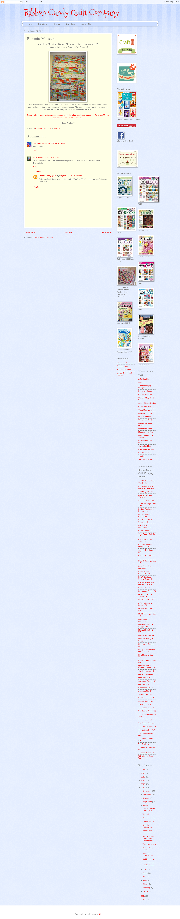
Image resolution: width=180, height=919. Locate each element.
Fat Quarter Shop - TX (147, 591)
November (147, 794)
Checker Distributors (125, 363)
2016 (143, 773)
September (147, 802)
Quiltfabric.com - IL (145, 678)
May (145, 877)
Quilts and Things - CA (147, 681)
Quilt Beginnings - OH (146, 671)
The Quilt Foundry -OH (147, 727)
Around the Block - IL (146, 500)
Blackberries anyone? (147, 832)
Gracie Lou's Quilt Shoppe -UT (145, 596)
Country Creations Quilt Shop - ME (145, 546)
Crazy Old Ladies (145, 413)
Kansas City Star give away (149, 810)
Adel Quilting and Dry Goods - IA (146, 482)
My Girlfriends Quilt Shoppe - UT (145, 640)
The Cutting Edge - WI (147, 711)
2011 (143, 896)
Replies (38, 171)
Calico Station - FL (145, 531)
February (147, 888)
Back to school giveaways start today (148, 838)
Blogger (102, 914)
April (145, 880)
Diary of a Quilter (144, 417)
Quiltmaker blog (144, 446)
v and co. (141, 456)
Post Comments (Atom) (44, 238)
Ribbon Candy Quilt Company (71, 12)
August (146, 805)
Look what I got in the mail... (148, 864)
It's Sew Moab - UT (145, 600)
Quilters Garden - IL (146, 674)
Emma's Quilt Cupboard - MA (144, 573)
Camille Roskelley (145, 394)
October (146, 798)
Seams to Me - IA (145, 691)
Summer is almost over (148, 855)
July (145, 869)
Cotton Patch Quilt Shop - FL (145, 540)
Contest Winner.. (149, 821)
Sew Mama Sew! (144, 453)
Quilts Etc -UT (143, 684)
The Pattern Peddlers (125, 369)
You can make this (145, 459)
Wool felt (146, 814)
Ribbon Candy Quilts (48, 176)
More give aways (149, 818)
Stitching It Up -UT (145, 704)
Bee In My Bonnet (145, 391)
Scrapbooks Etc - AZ (146, 688)
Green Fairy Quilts (145, 420)
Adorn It (141, 382)
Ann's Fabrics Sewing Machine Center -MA (146, 487)
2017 (143, 770)
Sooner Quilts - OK (145, 701)
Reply (35, 150)
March (146, 884)
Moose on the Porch (146, 432)
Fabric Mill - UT (144, 588)
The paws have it (149, 844)
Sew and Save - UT (145, 694)
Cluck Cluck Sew (144, 407)
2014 (143, 780)
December (147, 791)
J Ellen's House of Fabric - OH (145, 604)
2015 (143, 777)
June (145, 873)
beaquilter (37, 143)
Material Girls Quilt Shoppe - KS (145, 626)
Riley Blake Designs (146, 449)
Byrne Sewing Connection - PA (144, 526)
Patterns (56, 24)
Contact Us (85, 24)
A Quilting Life (143, 379)
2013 (143, 784)
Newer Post (30, 232)
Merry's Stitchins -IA (146, 635)
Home (30, 24)
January (146, 891)
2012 (143, 788)
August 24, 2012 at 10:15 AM (53, 143)
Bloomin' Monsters (147, 826)
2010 (143, 900)
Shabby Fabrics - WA (146, 698)
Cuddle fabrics (148, 859)
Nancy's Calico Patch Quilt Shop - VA (146, 651)
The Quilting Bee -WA (146, 730)
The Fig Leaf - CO (145, 720)
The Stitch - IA (143, 744)
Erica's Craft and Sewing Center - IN (145, 578)
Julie (35, 157)
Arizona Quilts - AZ (145, 492)
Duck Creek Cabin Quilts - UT (145, 567)
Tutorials (42, 24)
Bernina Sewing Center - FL (144, 515)
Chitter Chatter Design (147, 403)
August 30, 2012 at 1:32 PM (71, 176)
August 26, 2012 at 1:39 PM (48, 157)
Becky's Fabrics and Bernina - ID (146, 510)
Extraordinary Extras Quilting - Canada (146, 583)
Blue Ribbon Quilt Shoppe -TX (145, 521)
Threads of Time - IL (146, 753)
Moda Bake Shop (145, 429)
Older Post (106, 232)
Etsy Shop (70, 24)
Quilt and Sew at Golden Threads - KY (146, 667)
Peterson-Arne (122, 366)
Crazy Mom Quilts (145, 410)
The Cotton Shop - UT (147, 708)
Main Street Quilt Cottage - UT (144, 620)
